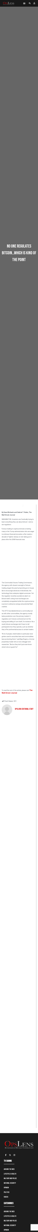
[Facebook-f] (6, 1155)
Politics (6, 1192)
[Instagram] (14, 1155)
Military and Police (10, 1178)
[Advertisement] (19, 561)
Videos (6, 1197)
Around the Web (9, 1169)
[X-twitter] (10, 1155)
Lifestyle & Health (10, 1174)
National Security (10, 1183)
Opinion (6, 1188)
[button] (24, 3)
